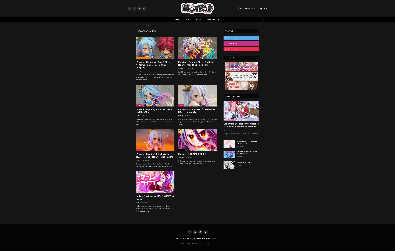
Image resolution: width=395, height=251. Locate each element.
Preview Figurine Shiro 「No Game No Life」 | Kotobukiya (197, 111)
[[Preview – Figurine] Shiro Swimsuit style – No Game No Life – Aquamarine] (155, 140)
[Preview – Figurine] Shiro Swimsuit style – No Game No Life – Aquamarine (154, 155)
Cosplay (182, 150)
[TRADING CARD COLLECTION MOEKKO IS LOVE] (229, 154)
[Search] (266, 19)
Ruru (139, 115)
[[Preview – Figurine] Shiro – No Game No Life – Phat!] (155, 95)
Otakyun (140, 71)
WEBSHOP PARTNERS (202, 238)
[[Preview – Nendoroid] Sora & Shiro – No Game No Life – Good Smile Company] (155, 48)
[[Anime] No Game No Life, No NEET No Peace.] (155, 182)
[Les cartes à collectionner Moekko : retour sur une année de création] (241, 111)
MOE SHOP (187, 238)
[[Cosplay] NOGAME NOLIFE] (197, 140)
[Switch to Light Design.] (263, 19)
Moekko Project (230, 119)
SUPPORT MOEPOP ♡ (248, 8)
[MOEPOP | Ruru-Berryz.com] (197, 8)
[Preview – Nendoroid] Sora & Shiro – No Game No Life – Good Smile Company (153, 65)
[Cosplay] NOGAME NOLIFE (192, 154)
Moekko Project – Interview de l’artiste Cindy (247, 142)
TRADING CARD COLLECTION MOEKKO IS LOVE (247, 153)
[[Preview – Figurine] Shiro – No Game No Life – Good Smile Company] (197, 48)
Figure (181, 58)
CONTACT (216, 238)
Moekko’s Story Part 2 (244, 162)
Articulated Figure (143, 58)
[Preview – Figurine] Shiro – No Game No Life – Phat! (154, 111)
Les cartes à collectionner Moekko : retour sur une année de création (241, 125)
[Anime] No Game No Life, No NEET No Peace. (155, 197)
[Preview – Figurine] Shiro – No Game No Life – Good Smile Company (196, 63)
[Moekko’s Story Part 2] (229, 165)
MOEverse (140, 192)
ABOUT (178, 238)
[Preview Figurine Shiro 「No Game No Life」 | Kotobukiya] (197, 95)
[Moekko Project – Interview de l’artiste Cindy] (229, 144)
